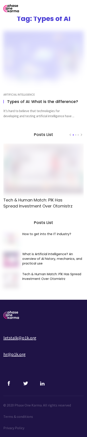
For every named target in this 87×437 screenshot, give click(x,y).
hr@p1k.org (14, 354)
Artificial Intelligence (19, 94)
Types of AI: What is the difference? (42, 101)
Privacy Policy (13, 428)
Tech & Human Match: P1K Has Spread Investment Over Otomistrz (37, 203)
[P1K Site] (31, 315)
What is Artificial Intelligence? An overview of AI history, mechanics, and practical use (52, 259)
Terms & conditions (18, 416)
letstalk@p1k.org (19, 338)
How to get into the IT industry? (46, 234)
